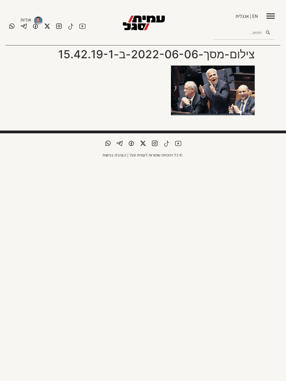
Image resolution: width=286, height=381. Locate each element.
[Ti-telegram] (24, 26)
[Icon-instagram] (59, 26)
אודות (25, 19)
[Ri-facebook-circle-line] (35, 26)
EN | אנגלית (246, 16)
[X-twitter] (47, 26)
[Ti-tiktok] (71, 26)
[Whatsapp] (12, 26)
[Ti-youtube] (82, 26)
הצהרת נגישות (114, 155)
